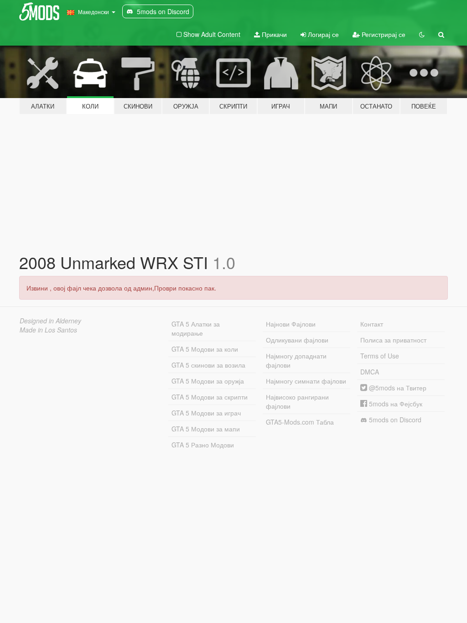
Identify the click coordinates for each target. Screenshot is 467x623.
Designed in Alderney (50, 320)
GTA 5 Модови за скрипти (209, 396)
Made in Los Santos (48, 329)
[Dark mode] (421, 34)
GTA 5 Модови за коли (204, 348)
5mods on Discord (394, 419)
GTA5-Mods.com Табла (300, 421)
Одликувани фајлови (297, 339)
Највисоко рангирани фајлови (297, 401)
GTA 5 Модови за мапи (205, 428)
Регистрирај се (382, 34)
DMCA (369, 371)
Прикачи (273, 34)
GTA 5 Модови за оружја (207, 380)
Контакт (371, 323)
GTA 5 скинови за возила (208, 364)
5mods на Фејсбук (394, 403)
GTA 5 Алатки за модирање (195, 328)
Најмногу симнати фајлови (306, 380)
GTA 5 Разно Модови (202, 444)
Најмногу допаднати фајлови (296, 360)
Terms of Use (379, 355)
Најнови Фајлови (291, 323)
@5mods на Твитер (396, 387)
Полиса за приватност (393, 339)
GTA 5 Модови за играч (206, 412)
